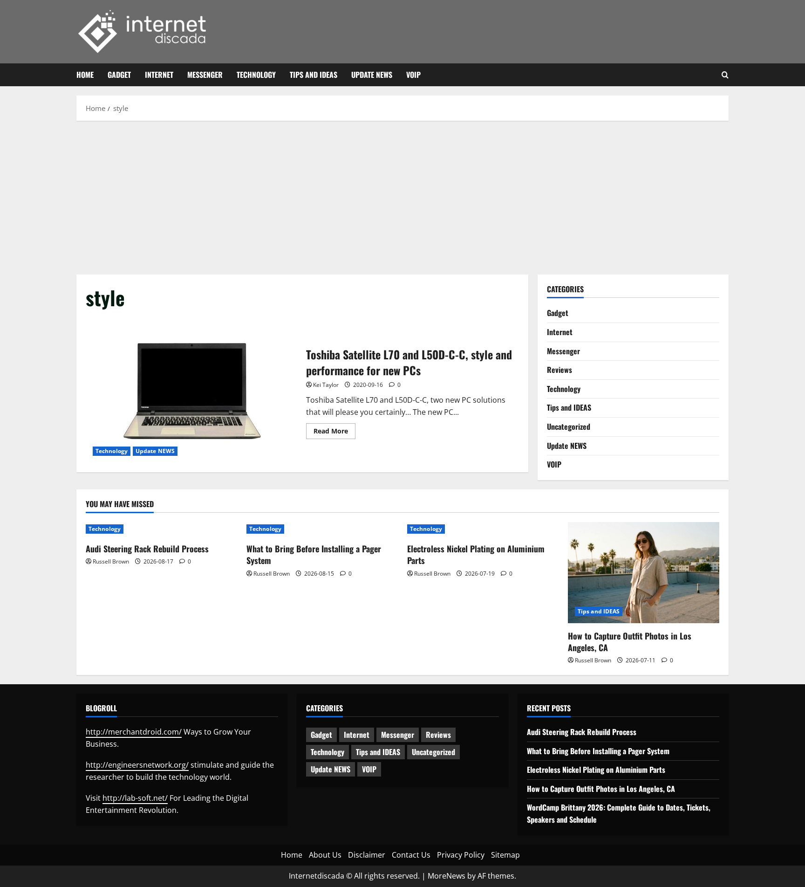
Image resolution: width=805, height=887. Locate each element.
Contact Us (411, 855)
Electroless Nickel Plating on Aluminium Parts (476, 554)
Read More (334, 432)
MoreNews (446, 876)
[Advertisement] (402, 195)
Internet (159, 74)
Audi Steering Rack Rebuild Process (147, 549)
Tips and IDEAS (313, 74)
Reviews (559, 369)
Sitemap (505, 855)
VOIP (413, 74)
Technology (256, 74)
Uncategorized (568, 426)
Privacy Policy (460, 855)
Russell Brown (111, 561)
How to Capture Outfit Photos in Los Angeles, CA (629, 641)
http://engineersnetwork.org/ (137, 765)
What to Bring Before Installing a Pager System (313, 554)
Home (85, 74)
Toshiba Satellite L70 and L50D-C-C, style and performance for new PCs (192, 392)
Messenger (205, 74)
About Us (325, 855)
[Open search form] (725, 75)
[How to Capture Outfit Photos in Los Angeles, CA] (643, 572)
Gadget (119, 74)
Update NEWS (371, 74)
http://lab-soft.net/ (135, 798)
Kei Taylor (326, 385)
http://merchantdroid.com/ (134, 732)
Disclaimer (366, 855)
